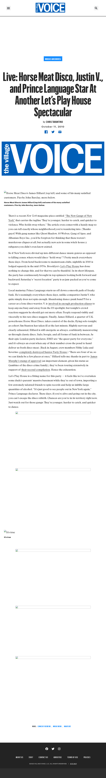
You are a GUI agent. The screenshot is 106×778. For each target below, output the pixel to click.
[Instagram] (59, 749)
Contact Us (43, 756)
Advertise (58, 756)
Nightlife (67, 726)
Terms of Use (72, 756)
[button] (8, 8)
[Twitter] (53, 749)
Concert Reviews (44, 726)
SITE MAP (73, 764)
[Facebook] (47, 749)
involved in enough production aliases (70, 303)
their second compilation (35, 369)
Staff (31, 756)
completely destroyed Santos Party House (43, 351)
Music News (57, 726)
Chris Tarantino (54, 121)
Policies (87, 756)
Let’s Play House (69, 266)
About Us (19, 756)
